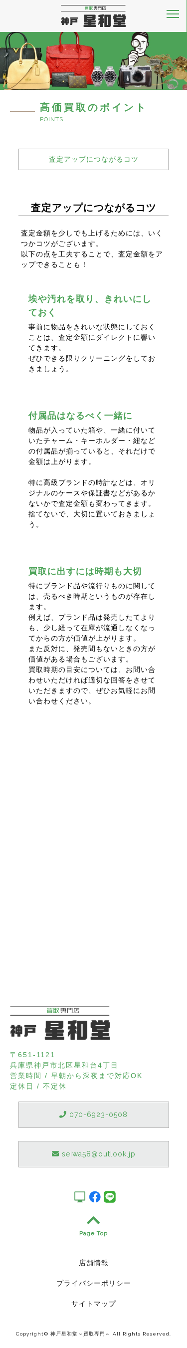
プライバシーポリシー (93, 1283)
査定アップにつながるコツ (94, 159)
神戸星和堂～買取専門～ (80, 1334)
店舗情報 (94, 1263)
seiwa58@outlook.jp (97, 1154)
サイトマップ (93, 1304)
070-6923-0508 (97, 1115)
